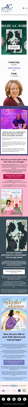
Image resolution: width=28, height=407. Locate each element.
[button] (23, 8)
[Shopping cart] (26, 8)
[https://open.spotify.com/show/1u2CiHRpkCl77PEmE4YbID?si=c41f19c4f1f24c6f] (14, 399)
